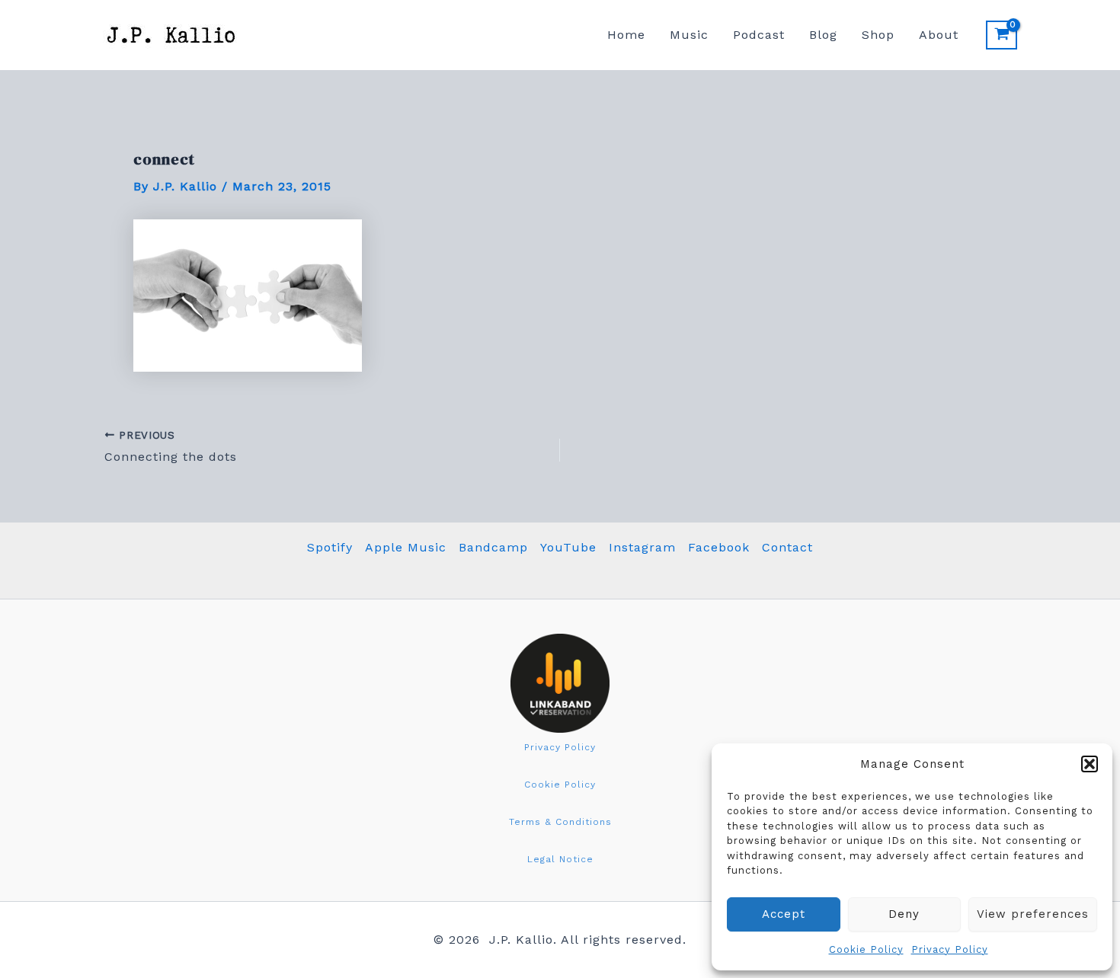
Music (689, 34)
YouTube (568, 547)
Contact (787, 547)
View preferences (1033, 914)
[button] (1089, 764)
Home (626, 34)
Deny (904, 914)
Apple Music (405, 547)
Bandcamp (493, 547)
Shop (878, 34)
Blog (823, 34)
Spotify (330, 547)
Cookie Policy (866, 949)
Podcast (759, 34)
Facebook (719, 547)
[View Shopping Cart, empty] (1001, 35)
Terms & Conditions (560, 822)
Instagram (642, 547)
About (938, 34)
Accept (783, 914)
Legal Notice (560, 859)
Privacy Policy (949, 949)
